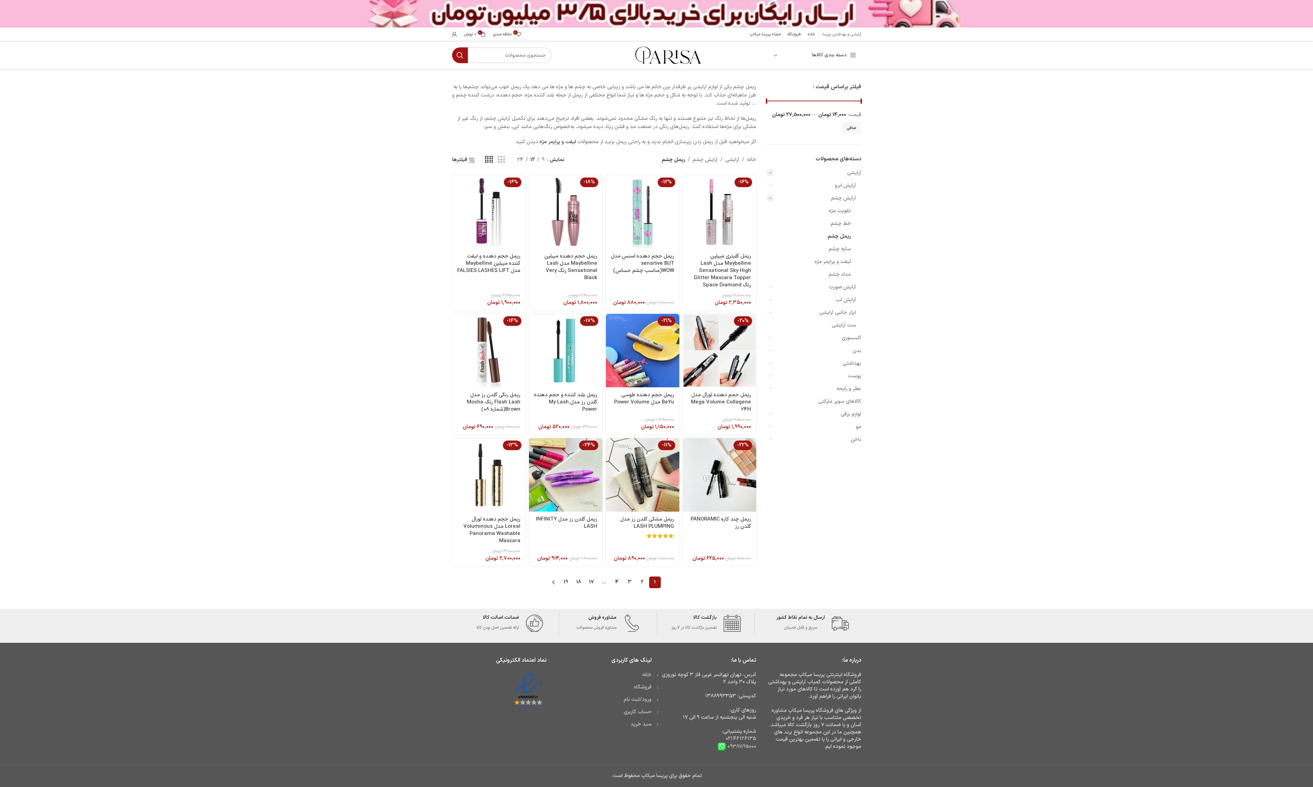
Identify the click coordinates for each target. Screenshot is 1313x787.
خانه (751, 160)
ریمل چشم (839, 236)
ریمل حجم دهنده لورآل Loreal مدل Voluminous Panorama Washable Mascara (491, 530)
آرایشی (854, 173)
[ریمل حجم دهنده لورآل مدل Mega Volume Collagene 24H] (719, 350)
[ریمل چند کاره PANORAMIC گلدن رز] (719, 475)
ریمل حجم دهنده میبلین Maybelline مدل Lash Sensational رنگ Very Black (570, 267)
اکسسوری (851, 338)
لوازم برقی (851, 414)
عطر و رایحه (849, 389)
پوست (854, 376)
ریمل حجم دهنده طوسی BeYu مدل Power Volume (644, 398)
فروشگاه (643, 687)
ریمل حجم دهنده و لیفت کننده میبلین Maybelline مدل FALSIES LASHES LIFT (488, 263)
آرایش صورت (842, 287)
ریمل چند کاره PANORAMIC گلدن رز (721, 523)
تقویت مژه (840, 211)
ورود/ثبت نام (638, 700)
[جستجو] (460, 55)
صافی (851, 128)
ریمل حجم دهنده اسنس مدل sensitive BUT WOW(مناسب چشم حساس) (642, 263)
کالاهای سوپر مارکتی (839, 402)
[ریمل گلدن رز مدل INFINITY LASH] (565, 475)
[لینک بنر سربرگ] (656, 13)
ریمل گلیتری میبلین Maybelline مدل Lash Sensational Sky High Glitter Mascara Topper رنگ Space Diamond (722, 270)
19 (566, 582)
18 (578, 582)
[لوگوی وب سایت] (667, 55)
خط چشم (841, 224)
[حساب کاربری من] (454, 34)
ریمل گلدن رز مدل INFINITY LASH (566, 523)
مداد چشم (840, 274)
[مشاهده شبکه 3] (501, 160)
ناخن (856, 440)
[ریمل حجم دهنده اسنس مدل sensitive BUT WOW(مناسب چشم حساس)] (642, 212)
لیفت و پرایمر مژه (833, 262)
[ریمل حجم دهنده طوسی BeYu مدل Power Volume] (642, 350)
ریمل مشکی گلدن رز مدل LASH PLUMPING (647, 523)
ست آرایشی (844, 325)
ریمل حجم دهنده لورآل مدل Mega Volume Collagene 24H (721, 402)
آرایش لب (846, 300)
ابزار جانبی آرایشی (837, 313)
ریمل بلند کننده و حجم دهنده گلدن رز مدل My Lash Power (565, 402)
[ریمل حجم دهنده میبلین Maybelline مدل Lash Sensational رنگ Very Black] (565, 212)
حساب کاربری (638, 712)
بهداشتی (852, 363)
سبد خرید (641, 724)
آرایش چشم (843, 198)
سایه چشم (840, 249)
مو (858, 427)
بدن (857, 351)
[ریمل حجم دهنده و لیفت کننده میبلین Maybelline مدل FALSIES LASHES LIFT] (489, 212)
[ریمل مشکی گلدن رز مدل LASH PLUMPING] (642, 475)
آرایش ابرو (845, 186)
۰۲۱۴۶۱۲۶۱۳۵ (741, 739)
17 (591, 582)
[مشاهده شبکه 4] (489, 160)
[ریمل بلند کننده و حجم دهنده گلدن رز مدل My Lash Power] (565, 350)
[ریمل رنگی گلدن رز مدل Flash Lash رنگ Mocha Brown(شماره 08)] (489, 350)
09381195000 (741, 746)
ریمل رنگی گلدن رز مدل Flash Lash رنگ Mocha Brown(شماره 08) (493, 402)
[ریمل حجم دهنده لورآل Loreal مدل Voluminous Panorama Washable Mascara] (489, 475)
